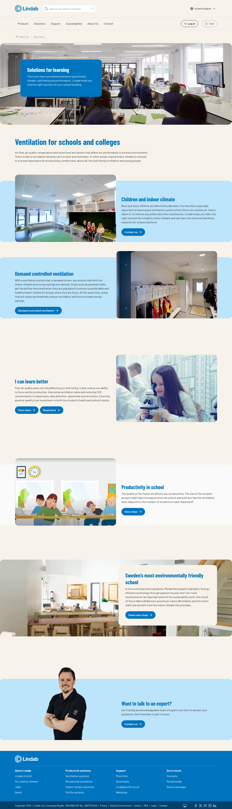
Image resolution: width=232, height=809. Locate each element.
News (18, 792)
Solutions (39, 23)
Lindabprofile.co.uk (127, 786)
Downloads (122, 781)
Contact (108, 23)
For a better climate (26, 781)
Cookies (163, 805)
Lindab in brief (23, 776)
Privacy (103, 805)
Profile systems (75, 792)
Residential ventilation (79, 781)
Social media (174, 781)
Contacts (172, 776)
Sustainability (74, 23)
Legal (153, 805)
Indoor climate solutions (80, 786)
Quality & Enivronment (121, 805)
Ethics (138, 805)
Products (23, 23)
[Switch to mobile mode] (184, 805)
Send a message (176, 786)
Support (55, 23)
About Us (92, 23)
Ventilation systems (77, 776)
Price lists (122, 776)
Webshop (121, 792)
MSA (146, 805)
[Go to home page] (27, 9)
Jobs (18, 786)
